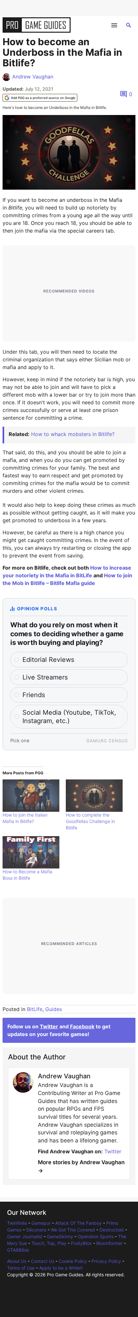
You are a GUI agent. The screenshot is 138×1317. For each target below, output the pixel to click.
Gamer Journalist (24, 1236)
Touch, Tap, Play (48, 1243)
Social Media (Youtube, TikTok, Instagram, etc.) (69, 717)
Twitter (49, 1026)
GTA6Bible (18, 1250)
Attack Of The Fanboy (78, 1223)
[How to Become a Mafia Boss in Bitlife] (31, 852)
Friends (33, 695)
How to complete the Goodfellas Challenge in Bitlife (90, 821)
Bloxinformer (109, 1243)
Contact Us (42, 1261)
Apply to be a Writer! (60, 1268)
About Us (16, 1261)
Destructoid (111, 1229)
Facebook (82, 1026)
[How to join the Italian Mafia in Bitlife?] (31, 795)
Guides (53, 1009)
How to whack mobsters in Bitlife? (73, 434)
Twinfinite (17, 1223)
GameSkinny (60, 1236)
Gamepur (41, 1223)
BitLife (34, 1009)
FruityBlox (81, 1243)
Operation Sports (96, 1236)
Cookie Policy (73, 1261)
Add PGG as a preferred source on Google (43, 98)
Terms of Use (21, 1268)
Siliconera (36, 1229)
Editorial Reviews (48, 659)
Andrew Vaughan (32, 76)
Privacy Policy (106, 1261)
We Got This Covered (73, 1229)
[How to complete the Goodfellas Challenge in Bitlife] (94, 795)
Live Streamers (45, 677)
